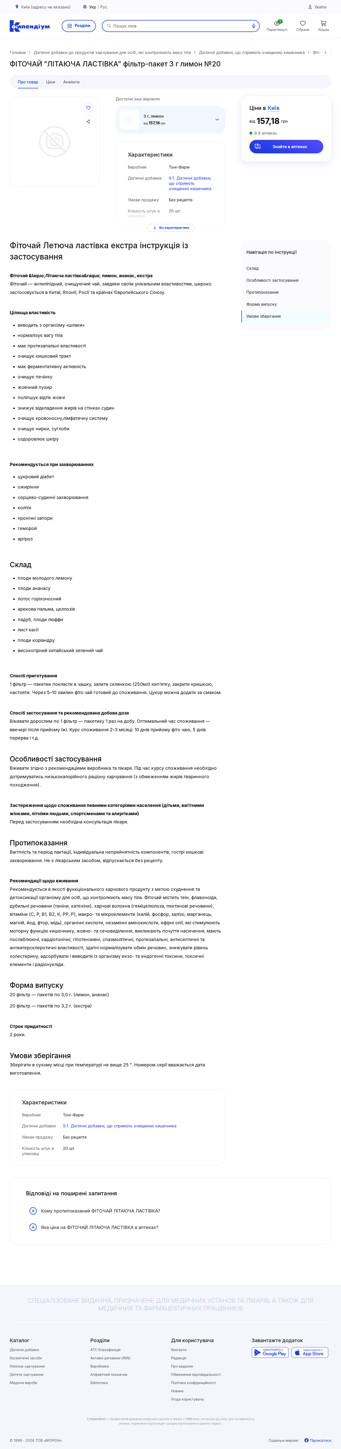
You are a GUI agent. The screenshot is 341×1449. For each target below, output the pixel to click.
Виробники (99, 1366)
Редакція (178, 1358)
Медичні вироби (23, 1383)
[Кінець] (325, 52)
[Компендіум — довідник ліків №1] (30, 26)
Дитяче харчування (26, 1374)
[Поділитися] (88, 122)
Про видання (182, 1366)
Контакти (178, 1350)
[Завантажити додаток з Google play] (270, 1352)
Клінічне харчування (27, 1366)
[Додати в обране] (88, 108)
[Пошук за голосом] (254, 26)
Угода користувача (187, 1399)
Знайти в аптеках (290, 146)
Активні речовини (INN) (110, 1358)
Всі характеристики (174, 228)
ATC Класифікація (105, 1350)
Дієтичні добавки (24, 1350)
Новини (177, 1391)
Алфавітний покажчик (109, 1374)
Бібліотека (99, 1383)
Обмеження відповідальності (196, 1374)
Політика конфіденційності (193, 1383)
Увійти (320, 6)
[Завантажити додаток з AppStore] (310, 1352)
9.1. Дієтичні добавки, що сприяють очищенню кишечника (190, 183)
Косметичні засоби (26, 1358)
